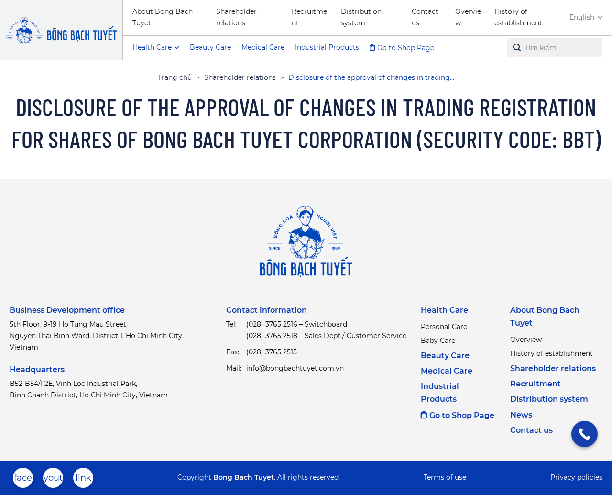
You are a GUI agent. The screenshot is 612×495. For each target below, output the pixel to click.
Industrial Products (327, 47)
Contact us (425, 17)
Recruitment (309, 17)
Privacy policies (576, 477)
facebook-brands (23, 480)
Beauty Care (210, 47)
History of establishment (518, 17)
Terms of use (445, 477)
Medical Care (262, 47)
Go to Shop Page (405, 48)
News (521, 414)
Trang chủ (175, 77)
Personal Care (444, 326)
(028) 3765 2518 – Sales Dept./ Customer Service (326, 335)
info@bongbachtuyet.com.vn (295, 368)
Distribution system (361, 17)
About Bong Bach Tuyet (162, 17)
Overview (468, 17)
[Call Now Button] (584, 434)
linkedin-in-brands (83, 480)
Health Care (444, 310)
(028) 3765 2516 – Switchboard (296, 324)
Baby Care (438, 340)
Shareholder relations (236, 17)
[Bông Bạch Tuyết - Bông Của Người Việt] (61, 30)
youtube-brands (53, 480)
